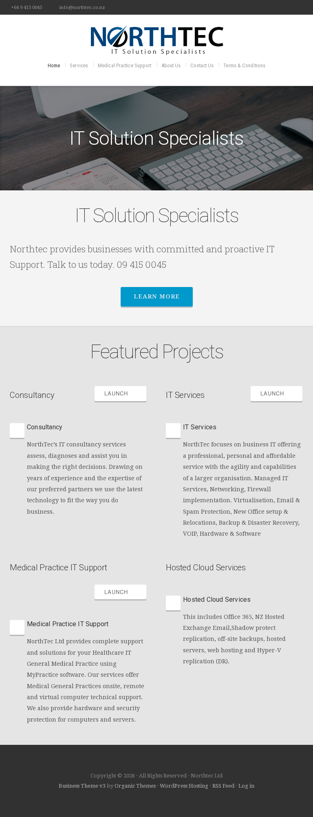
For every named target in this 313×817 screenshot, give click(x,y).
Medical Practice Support (124, 65)
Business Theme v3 (82, 786)
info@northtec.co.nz (82, 7)
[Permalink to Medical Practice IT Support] (78, 611)
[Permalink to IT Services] (234, 414)
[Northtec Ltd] (156, 39)
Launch (118, 393)
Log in (246, 786)
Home (54, 65)
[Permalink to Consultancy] (78, 414)
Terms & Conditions (244, 65)
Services (79, 65)
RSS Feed (223, 786)
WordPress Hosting (184, 786)
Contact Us (202, 65)
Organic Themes (135, 786)
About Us (171, 65)
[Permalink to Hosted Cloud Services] (234, 586)
